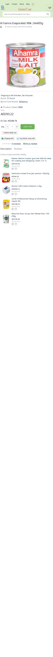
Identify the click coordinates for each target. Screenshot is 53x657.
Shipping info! (9, 138)
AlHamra (23, 101)
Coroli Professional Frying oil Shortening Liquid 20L (29, 200)
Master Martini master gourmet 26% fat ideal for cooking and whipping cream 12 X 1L (31, 159)
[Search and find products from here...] (47, 14)
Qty (2, 126)
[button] (27, 126)
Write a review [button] (30, 143)
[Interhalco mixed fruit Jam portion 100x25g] (6, 177)
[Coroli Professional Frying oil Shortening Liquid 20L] (6, 204)
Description (6, 149)
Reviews (18, 149)
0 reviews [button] (16, 143)
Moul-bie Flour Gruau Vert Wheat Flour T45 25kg (30, 215)
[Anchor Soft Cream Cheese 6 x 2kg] (6, 190)
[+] (17, 126)
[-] (7, 126)
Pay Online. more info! (27, 138)
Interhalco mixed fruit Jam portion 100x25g (30, 173)
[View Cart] (49, 7)
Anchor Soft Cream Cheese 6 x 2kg (27, 186)
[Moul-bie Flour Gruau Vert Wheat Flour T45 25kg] (6, 219)
